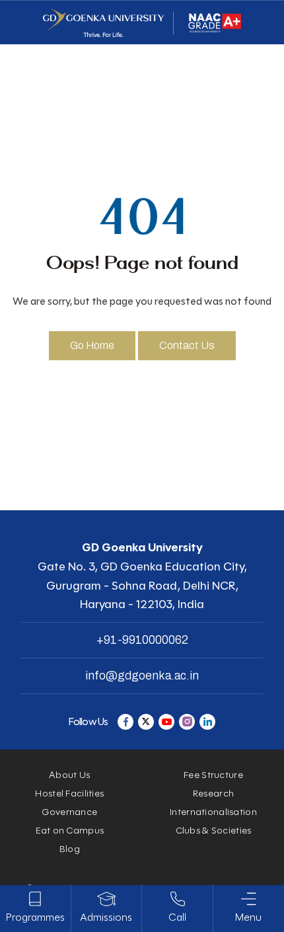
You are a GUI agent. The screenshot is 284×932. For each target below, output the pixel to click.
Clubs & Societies (214, 830)
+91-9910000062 (142, 639)
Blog (69, 849)
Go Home (92, 345)
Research (213, 793)
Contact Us (187, 345)
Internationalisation (213, 812)
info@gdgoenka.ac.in (142, 675)
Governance (69, 812)
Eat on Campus (70, 830)
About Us (69, 775)
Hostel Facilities (69, 793)
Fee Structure (213, 775)
